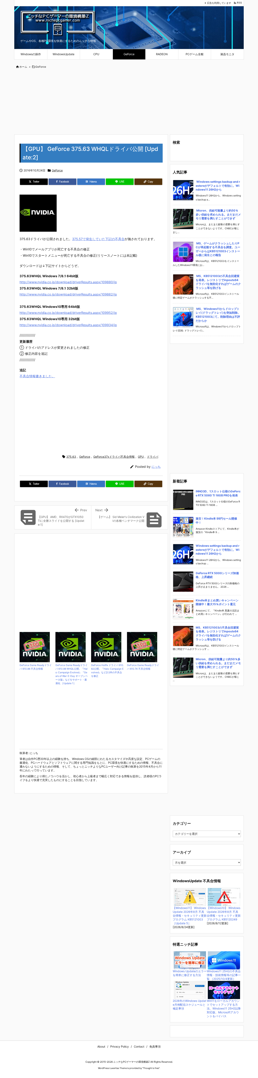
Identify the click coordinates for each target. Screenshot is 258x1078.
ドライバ (152, 456)
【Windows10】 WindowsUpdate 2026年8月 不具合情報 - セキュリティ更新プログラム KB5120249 (224, 913)
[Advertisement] (129, 102)
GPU (141, 456)
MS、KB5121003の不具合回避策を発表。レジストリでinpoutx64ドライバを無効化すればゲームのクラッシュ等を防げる (218, 281)
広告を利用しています (219, 2)
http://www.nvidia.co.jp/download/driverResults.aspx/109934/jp (68, 325)
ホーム (23, 66)
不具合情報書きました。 (37, 376)
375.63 (71, 456)
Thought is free (151, 1068)
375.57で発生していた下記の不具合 (98, 239)
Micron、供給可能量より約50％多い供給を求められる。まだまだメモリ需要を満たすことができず (218, 214)
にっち (156, 467)
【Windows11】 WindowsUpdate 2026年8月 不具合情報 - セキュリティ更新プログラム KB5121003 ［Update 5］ (190, 915)
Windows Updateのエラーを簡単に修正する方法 (190, 973)
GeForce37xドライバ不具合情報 (114, 456)
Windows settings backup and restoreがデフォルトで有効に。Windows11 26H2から (218, 185)
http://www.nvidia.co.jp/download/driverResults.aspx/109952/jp (68, 313)
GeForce (40, 66)
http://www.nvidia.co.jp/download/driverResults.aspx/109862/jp (68, 294)
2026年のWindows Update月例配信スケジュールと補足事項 (189, 1004)
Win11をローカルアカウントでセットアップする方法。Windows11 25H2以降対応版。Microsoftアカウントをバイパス (224, 1008)
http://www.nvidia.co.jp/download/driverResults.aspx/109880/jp (68, 282)
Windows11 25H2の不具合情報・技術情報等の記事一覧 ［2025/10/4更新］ (224, 974)
